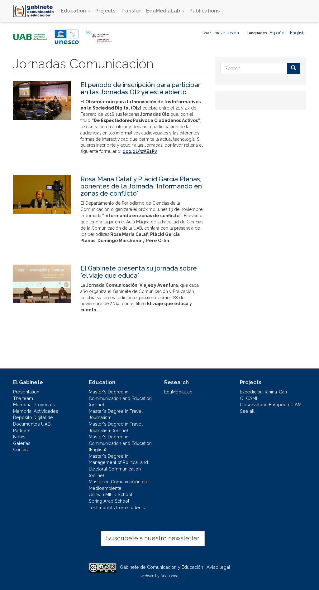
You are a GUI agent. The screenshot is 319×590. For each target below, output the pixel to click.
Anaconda (169, 575)
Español (278, 32)
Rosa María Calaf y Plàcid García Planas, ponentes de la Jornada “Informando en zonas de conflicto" (141, 186)
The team (23, 398)
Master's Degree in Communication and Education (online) (120, 398)
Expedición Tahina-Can (263, 391)
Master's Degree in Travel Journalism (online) (116, 427)
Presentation (26, 391)
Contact (21, 449)
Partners (22, 430)
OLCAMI (248, 398)
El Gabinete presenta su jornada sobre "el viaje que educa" (138, 271)
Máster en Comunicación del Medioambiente (119, 485)
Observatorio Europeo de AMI (271, 404)
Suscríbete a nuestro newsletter (152, 538)
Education (74, 11)
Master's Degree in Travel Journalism (116, 414)
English (297, 32)
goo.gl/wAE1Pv (139, 151)
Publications (204, 11)
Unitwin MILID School (110, 494)
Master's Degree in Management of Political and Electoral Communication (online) (118, 465)
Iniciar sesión (226, 32)
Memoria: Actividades (35, 411)
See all (247, 411)
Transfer (130, 11)
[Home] (35, 11)
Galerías (22, 443)
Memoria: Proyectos (34, 404)
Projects (105, 11)
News (19, 436)
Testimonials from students (117, 507)
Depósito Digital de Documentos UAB (33, 421)
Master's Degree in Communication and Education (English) (120, 443)
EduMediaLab (163, 11)
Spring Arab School (109, 501)
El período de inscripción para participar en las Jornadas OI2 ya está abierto (140, 88)
